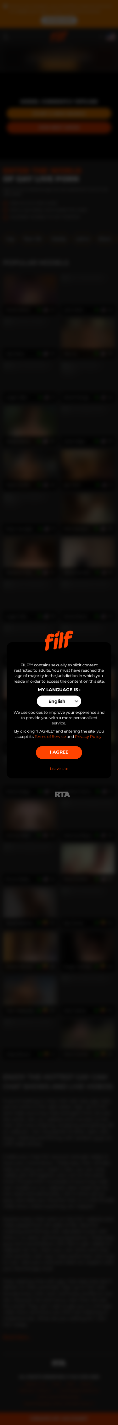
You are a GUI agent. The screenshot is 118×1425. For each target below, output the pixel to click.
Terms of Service (50, 736)
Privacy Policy (88, 736)
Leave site (59, 768)
